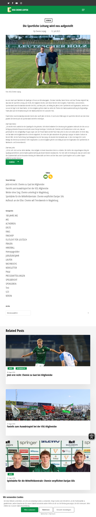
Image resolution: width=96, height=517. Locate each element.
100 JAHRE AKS (12, 215)
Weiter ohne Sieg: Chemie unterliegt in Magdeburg (27, 192)
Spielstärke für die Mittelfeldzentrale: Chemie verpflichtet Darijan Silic (35, 196)
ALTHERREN (11, 223)
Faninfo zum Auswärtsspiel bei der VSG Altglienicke (27, 188)
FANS (8, 231)
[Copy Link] (50, 176)
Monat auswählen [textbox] (12, 313)
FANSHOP (10, 235)
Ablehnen (46, 510)
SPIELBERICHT (11, 279)
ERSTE (8, 227)
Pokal (8, 271)
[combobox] (18, 312)
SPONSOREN (11, 283)
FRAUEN (9, 243)
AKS (7, 219)
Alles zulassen (29, 510)
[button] (83, 10)
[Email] (45, 176)
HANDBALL (10, 247)
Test (7, 287)
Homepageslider (13, 251)
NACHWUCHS (11, 263)
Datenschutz (44, 514)
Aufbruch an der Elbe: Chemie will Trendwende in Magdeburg (32, 200)
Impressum (52, 514)
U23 (7, 291)
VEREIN (48, 20)
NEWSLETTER (11, 267)
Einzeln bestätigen (64, 510)
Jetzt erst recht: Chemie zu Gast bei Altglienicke (25, 184)
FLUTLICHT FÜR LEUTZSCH (16, 239)
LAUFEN (9, 259)
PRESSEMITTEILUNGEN (15, 275)
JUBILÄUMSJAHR (12, 255)
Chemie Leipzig (41, 31)
